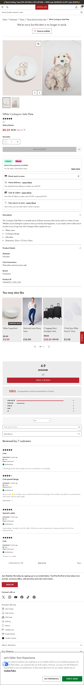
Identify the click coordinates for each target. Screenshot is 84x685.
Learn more (75, 169)
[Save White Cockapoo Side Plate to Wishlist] (35, 31)
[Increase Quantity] (17, 141)
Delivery (8, 621)
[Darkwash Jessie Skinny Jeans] (32, 311)
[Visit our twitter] (3, 597)
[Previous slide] (35, 346)
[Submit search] (7, 7)
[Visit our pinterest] (34, 597)
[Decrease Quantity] (5, 141)
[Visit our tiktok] (28, 597)
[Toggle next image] (39, 92)
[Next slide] (49, 346)
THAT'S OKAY (72, 679)
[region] (42, 668)
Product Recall (10, 634)
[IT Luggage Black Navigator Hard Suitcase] (52, 311)
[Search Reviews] (79, 427)
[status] (11, 141)
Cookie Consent (10, 638)
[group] (6, 338)
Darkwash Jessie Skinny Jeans (32, 329)
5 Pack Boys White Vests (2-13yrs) (71, 329)
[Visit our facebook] (22, 597)
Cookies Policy (10, 670)
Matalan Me (9, 630)
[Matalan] (41, 7)
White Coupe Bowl (10, 328)
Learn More (27, 182)
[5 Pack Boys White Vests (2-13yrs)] (73, 311)
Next (79, 563)
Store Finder (9, 609)
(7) (3, 122)
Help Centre (9, 613)
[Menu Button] (2, 7)
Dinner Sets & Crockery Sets (36, 19)
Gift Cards (8, 617)
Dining (22, 19)
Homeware (13, 19)
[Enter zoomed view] (38, 43)
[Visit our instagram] (9, 597)
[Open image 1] (6, 102)
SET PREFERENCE (51, 679)
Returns (7, 626)
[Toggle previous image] (35, 92)
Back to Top (42, 563)
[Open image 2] (15, 102)
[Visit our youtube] (16, 597)
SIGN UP (10, 584)
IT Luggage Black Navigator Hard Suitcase (50, 330)
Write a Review (8, 125)
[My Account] (76, 7)
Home (5, 19)
